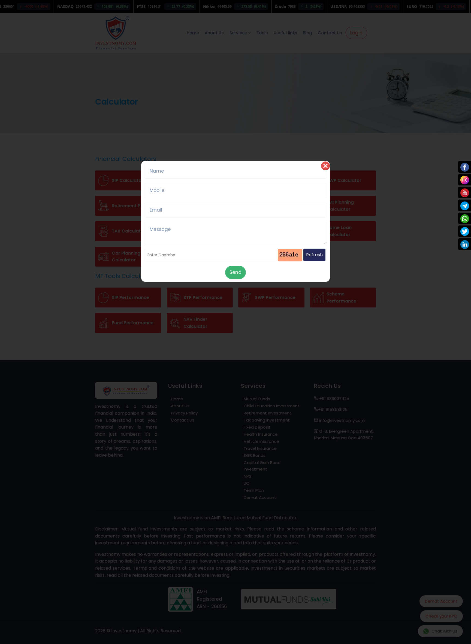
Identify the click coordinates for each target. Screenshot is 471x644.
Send (235, 272)
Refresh (314, 255)
